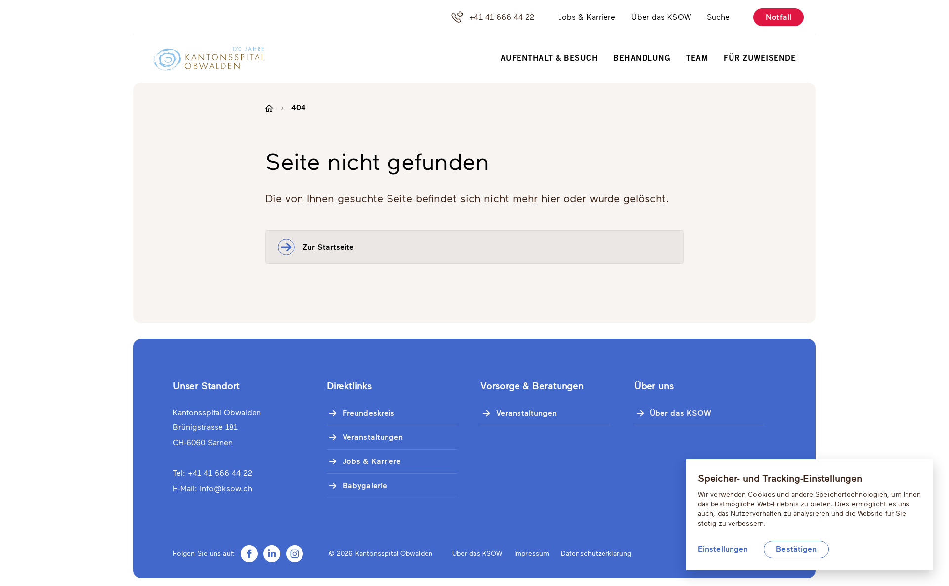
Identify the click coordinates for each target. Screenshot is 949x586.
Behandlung (641, 59)
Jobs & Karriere (587, 17)
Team (697, 59)
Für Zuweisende (760, 59)
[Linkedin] (271, 553)
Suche (718, 17)
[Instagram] (294, 553)
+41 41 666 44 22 (501, 17)
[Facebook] (249, 553)
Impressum (531, 553)
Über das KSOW (660, 17)
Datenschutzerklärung (596, 553)
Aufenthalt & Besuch (549, 59)
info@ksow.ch (226, 488)
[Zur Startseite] (202, 59)
